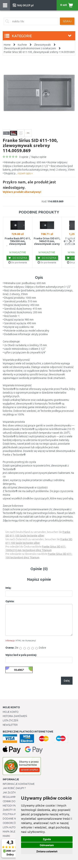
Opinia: (9, 601)
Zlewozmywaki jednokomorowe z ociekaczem (30, 48)
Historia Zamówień (15, 716)
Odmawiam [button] (47, 845)
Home (7, 44)
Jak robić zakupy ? (14, 788)
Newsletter (10, 724)
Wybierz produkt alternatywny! (29, 186)
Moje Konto (11, 711)
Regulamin (9, 796)
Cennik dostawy (13, 801)
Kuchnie (22, 44)
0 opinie (23, 156)
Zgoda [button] (47, 839)
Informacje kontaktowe (19, 783)
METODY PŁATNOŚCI (14, 805)
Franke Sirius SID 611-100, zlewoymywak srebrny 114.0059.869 (39, 52)
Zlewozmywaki (42, 44)
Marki (6, 835)
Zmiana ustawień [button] (47, 851)
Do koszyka (19, 258)
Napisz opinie (38, 156)
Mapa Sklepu (11, 831)
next (69, 241)
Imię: (8, 587)
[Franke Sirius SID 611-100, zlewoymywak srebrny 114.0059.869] (39, 92)
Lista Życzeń (10, 720)
